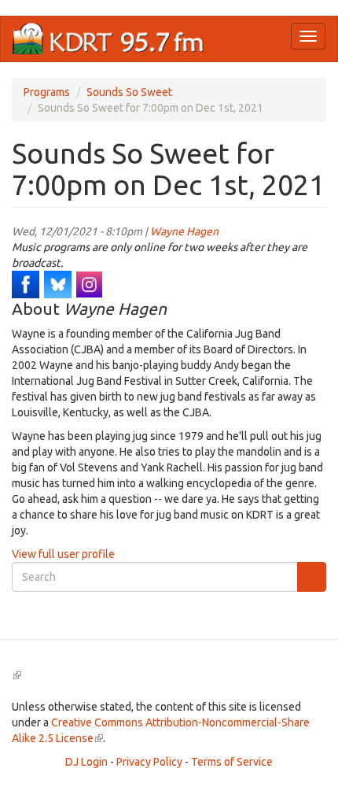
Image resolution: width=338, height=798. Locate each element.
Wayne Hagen (184, 231)
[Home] (108, 39)
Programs (47, 92)
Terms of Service (232, 762)
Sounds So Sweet (129, 92)
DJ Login (86, 762)
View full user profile (63, 554)
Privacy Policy (149, 762)
